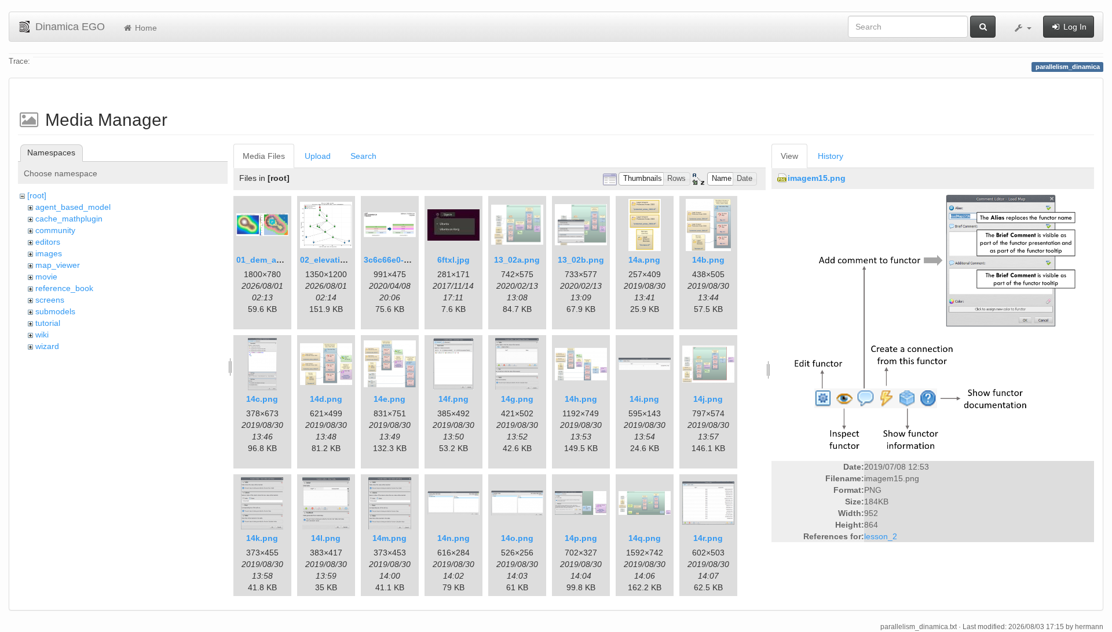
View (789, 156)
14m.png (389, 538)
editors (47, 241)
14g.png (517, 399)
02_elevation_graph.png (348, 259)
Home (145, 27)
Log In (1074, 26)
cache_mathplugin (69, 218)
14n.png (453, 538)
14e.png (389, 399)
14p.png (581, 538)
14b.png (708, 259)
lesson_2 (880, 536)
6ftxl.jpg (453, 259)
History (830, 156)
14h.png (581, 399)
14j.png (708, 399)
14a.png (644, 259)
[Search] (983, 27)
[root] (36, 195)
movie (46, 276)
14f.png (453, 399)
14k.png (262, 538)
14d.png (326, 399)
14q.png (644, 538)
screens (49, 299)
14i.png (644, 399)
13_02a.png (517, 259)
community (55, 230)
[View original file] (932, 325)
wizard (47, 346)
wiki (42, 334)
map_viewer (57, 265)
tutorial (47, 323)
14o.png (517, 538)
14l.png (326, 538)
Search (363, 156)
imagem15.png (817, 178)
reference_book (64, 288)
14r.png (708, 538)
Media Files (264, 156)
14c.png (262, 399)
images (48, 253)
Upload (318, 156)
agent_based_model (73, 207)
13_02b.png (581, 259)
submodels (55, 311)
